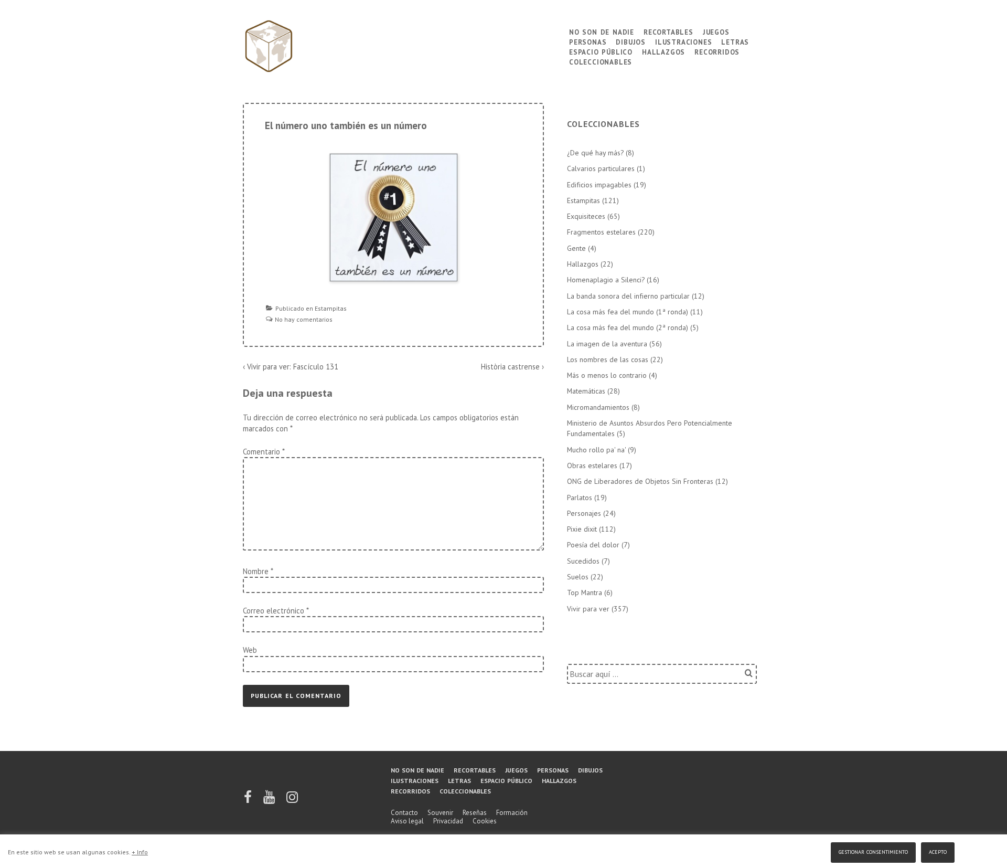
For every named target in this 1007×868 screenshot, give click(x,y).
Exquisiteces (586, 216)
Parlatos (579, 497)
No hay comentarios (304, 319)
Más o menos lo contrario (607, 375)
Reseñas (475, 812)
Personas (587, 41)
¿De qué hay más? (595, 152)
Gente (576, 248)
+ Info (140, 852)
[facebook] (248, 800)
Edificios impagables (599, 184)
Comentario (263, 452)
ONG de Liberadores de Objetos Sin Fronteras (640, 481)
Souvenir (440, 812)
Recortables (668, 31)
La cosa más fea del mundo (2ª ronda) (627, 327)
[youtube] (269, 800)
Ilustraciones (683, 41)
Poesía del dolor (593, 544)
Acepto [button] (938, 851)
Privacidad (448, 821)
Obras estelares (592, 465)
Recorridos (717, 51)
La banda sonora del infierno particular (628, 296)
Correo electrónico (273, 611)
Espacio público (601, 51)
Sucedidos (583, 561)
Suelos (577, 576)
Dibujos (631, 41)
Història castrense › (512, 367)
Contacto (404, 812)
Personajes (584, 513)
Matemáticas (586, 391)
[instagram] (292, 800)
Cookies (485, 821)
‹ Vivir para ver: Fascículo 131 (290, 367)
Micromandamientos (598, 407)
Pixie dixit (582, 529)
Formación (512, 812)
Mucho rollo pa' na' (596, 449)
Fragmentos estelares (601, 232)
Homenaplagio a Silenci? (606, 279)
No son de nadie (601, 31)
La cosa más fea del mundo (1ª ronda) (627, 311)
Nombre (256, 571)
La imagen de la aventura (607, 343)
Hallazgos (663, 51)
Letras (735, 41)
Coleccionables (600, 61)
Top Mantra (584, 592)
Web (250, 650)
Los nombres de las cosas (607, 359)
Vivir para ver (588, 608)
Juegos (716, 31)
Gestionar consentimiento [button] (873, 851)
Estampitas (331, 308)
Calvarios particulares (601, 168)
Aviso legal (407, 821)
